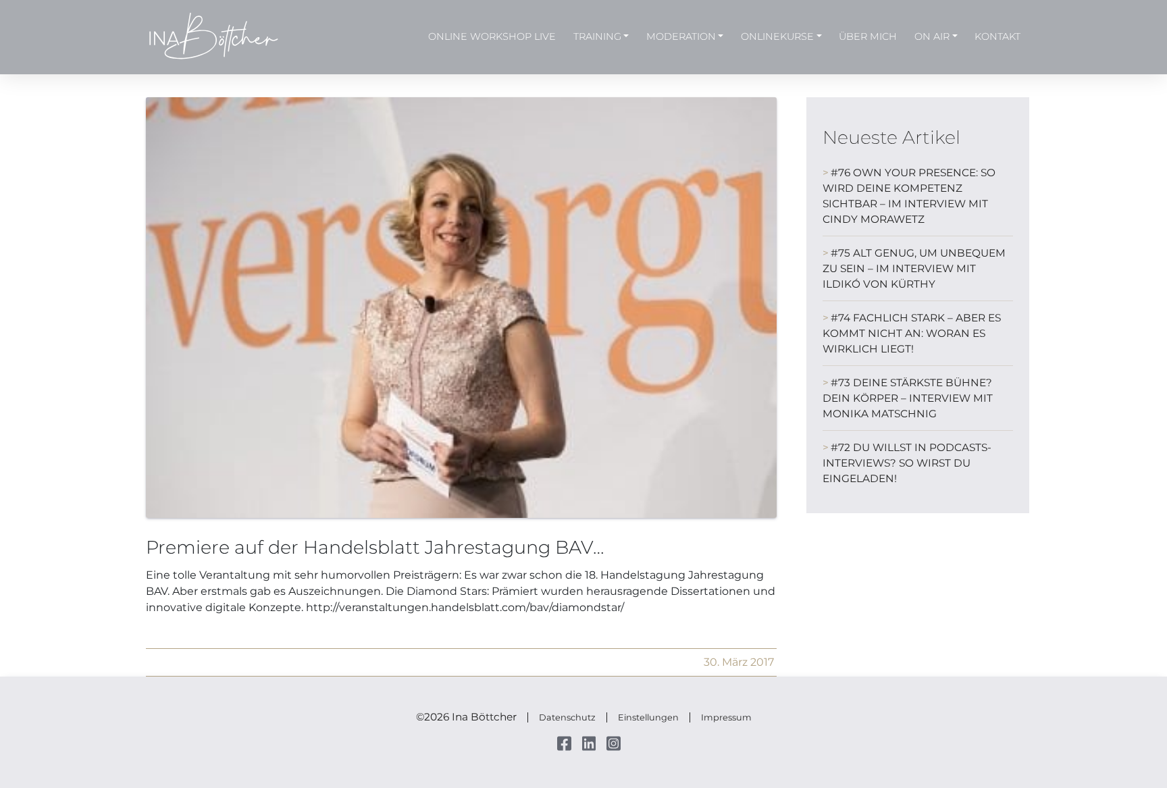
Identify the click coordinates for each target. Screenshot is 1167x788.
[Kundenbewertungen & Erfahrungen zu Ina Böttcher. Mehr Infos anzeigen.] (1106, 658)
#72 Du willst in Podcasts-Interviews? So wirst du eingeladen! (907, 463)
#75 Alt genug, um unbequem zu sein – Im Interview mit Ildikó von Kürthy (914, 268)
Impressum (726, 717)
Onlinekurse (777, 36)
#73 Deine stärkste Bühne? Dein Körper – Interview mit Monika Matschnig (908, 398)
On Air (932, 36)
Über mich (868, 36)
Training (597, 36)
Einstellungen (648, 717)
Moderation (681, 36)
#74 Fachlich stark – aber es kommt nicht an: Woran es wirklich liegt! (912, 333)
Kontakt (997, 36)
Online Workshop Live (492, 36)
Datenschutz (567, 717)
